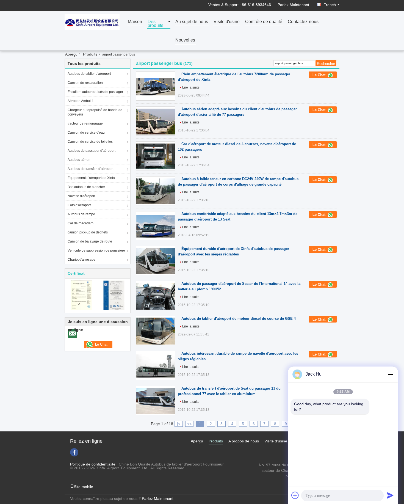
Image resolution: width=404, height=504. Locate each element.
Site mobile (83, 486)
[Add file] (295, 495)
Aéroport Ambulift (80, 101)
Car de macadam (80, 223)
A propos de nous (243, 441)
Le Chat (319, 75)
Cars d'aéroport (79, 205)
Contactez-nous (303, 22)
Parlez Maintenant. (294, 4)
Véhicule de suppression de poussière (96, 250)
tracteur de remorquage (85, 123)
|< (178, 424)
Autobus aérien (79, 160)
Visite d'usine (227, 22)
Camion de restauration (85, 83)
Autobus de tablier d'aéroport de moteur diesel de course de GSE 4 (238, 318)
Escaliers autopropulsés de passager (95, 92)
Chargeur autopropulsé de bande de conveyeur (95, 112)
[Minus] (390, 374)
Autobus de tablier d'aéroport (89, 74)
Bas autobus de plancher (86, 187)
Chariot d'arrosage (81, 259)
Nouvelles (185, 40)
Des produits (155, 24)
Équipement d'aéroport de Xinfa (91, 178)
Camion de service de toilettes (90, 142)
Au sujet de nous (191, 22)
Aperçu (71, 54)
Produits (90, 54)
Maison (135, 22)
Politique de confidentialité (92, 464)
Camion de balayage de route (90, 241)
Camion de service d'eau (86, 132)
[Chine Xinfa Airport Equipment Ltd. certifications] (81, 295)
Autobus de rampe (81, 214)
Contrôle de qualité (263, 22)
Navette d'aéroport (81, 196)
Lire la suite (191, 87)
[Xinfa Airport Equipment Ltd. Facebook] (74, 452)
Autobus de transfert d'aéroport (91, 169)
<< (189, 424)
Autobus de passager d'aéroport (91, 151)
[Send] (390, 495)
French (329, 4)
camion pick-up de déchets (88, 232)
